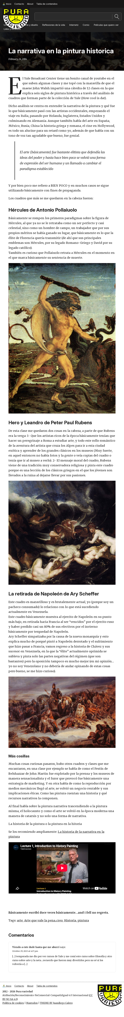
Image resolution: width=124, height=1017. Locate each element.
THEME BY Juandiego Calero (56, 1003)
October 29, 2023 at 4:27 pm (25, 951)
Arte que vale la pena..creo (43, 920)
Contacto (19, 3)
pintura (83, 920)
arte (20, 920)
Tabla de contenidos (46, 3)
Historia (70, 920)
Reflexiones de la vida (53, 24)
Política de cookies (13, 1003)
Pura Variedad (106, 985)
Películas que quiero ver (106, 24)
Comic (86, 24)
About (30, 3)
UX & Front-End (12, 24)
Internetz (73, 24)
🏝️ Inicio (6, 3)
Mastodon (32, 1003)
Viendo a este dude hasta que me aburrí (35, 947)
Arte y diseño (31, 24)
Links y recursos (12, 29)
